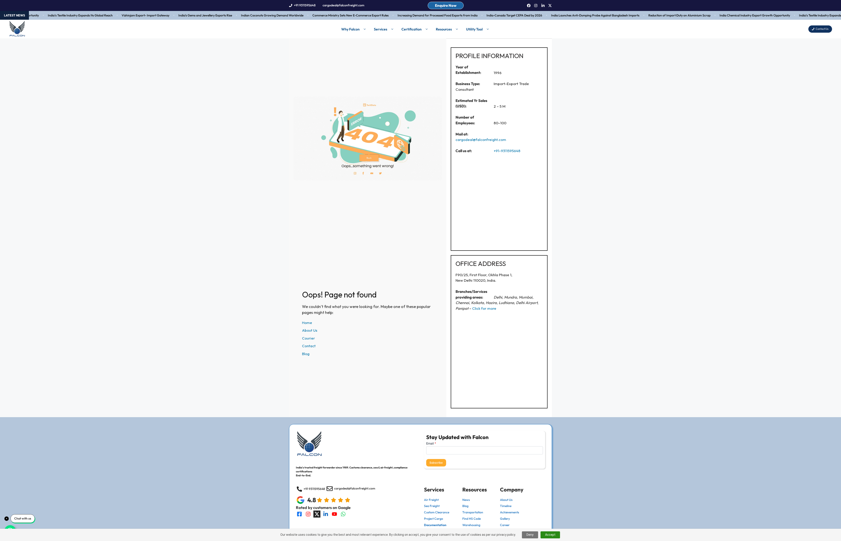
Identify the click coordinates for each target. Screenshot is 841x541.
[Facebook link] (529, 5)
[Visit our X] (316, 514)
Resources (444, 29)
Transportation (472, 512)
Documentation (435, 525)
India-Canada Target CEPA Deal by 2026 (502, 15)
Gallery (505, 519)
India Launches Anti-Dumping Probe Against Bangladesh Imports (583, 15)
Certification (411, 29)
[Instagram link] (536, 5)
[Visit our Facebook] (299, 514)
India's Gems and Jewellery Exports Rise (192, 15)
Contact (309, 345)
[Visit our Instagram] (308, 514)
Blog (305, 353)
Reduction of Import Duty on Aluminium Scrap (667, 15)
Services (380, 29)
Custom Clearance (436, 512)
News (466, 500)
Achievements (509, 512)
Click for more (484, 308)
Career (505, 525)
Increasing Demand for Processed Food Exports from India (425, 15)
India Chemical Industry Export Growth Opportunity (742, 15)
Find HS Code (471, 519)
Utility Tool (474, 29)
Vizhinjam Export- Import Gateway (133, 15)
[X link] (550, 5)
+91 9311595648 (305, 5)
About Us (309, 330)
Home (307, 322)
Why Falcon (350, 29)
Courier (308, 338)
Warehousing (471, 525)
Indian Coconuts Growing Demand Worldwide (259, 15)
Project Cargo (433, 519)
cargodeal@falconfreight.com (343, 5)
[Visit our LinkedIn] (325, 514)
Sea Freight (432, 506)
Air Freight (431, 500)
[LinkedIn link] (543, 5)
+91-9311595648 (507, 150)
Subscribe (436, 462)
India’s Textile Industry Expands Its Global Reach (67, 15)
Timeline (505, 506)
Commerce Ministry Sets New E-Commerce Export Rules (338, 15)
